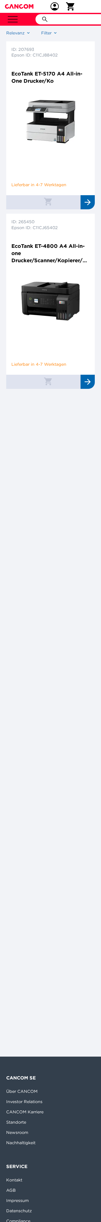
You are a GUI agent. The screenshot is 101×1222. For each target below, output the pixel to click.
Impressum (17, 1200)
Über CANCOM (22, 1091)
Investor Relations (24, 1101)
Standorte (16, 1122)
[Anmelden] (55, 6)
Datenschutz (19, 1210)
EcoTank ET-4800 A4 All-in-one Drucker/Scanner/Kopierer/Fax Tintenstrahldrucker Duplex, (50, 253)
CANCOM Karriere (25, 1111)
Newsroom (17, 1132)
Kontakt (14, 1179)
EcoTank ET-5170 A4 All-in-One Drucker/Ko (46, 77)
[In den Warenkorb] (48, 201)
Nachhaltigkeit (20, 1142)
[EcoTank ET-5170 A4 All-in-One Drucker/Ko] (50, 122)
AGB (11, 1190)
